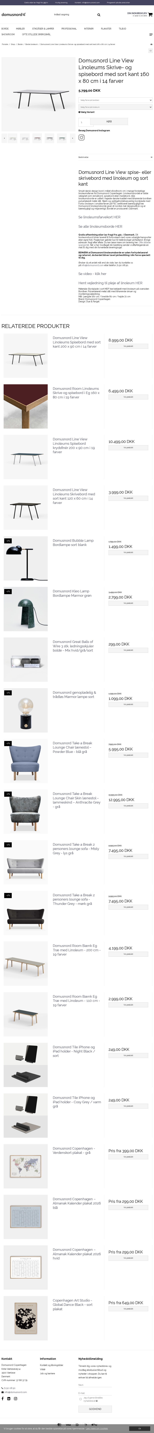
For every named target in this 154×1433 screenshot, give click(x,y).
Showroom (8, 34)
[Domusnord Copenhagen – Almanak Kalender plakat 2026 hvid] (26, 1269)
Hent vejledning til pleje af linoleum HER (110, 283)
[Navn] (95, 1385)
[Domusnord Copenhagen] (26, 14)
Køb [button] (109, 121)
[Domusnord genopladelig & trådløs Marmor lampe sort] (26, 712)
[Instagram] (15, 1398)
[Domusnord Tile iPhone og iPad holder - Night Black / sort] (26, 1067)
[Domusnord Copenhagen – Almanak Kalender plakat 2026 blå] (26, 1219)
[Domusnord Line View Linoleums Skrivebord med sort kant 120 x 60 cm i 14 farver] (26, 510)
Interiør (89, 28)
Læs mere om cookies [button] (97, 1428)
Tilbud (122, 28)
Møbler (20, 28)
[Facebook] (3, 1398)
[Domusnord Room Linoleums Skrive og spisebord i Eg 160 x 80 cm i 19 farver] (26, 408)
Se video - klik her (92, 274)
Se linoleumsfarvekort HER (99, 217)
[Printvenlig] (151, 44)
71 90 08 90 (9, 1388)
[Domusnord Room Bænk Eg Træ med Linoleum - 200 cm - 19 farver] (26, 965)
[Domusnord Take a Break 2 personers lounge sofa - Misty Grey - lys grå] (26, 864)
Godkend (95, 1409)
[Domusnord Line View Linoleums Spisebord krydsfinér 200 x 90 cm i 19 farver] (26, 459)
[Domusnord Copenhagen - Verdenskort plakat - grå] (26, 1168)
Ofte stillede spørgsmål (36, 34)
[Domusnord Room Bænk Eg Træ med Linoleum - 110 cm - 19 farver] (26, 1016)
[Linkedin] (8, 1398)
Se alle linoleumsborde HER (100, 226)
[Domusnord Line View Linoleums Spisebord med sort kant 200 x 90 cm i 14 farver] (26, 358)
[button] (150, 51)
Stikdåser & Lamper (43, 28)
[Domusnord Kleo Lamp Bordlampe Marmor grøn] (26, 611)
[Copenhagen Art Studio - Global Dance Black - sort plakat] (26, 1320)
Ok (140, 1428)
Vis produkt (128, 346)
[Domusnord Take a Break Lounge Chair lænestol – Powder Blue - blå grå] (26, 763)
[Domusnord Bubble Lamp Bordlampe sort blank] (26, 560)
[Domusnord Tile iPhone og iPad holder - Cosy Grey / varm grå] (26, 1117)
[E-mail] (95, 1393)
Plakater (106, 28)
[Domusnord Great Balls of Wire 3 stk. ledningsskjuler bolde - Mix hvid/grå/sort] (26, 661)
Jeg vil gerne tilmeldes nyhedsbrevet (97, 1399)
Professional (69, 28)
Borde (5, 28)
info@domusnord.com (93, 265)
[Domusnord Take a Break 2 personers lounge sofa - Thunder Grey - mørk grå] (26, 915)
